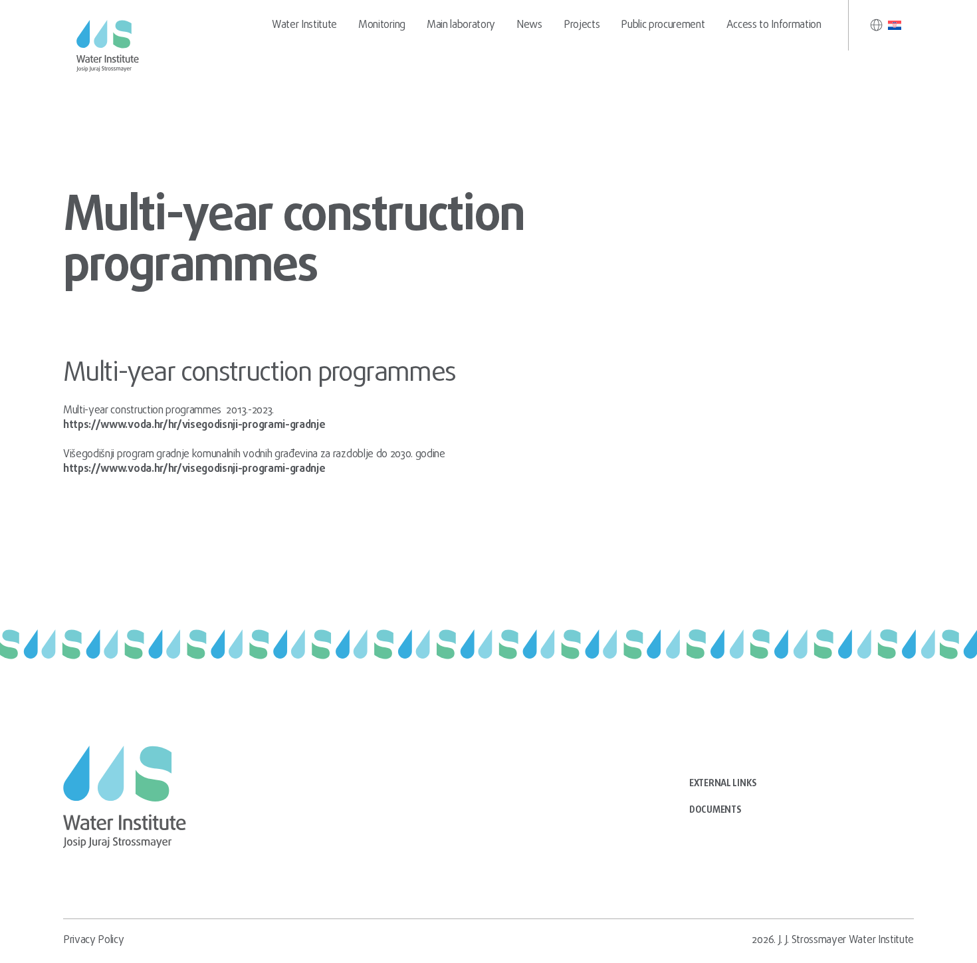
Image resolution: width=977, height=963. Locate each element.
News (529, 25)
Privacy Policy (93, 940)
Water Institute (304, 25)
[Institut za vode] (109, 46)
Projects (581, 25)
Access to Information (773, 25)
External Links (723, 784)
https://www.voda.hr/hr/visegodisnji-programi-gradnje (194, 425)
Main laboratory (461, 25)
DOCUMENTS (715, 810)
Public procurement (663, 25)
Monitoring (381, 25)
